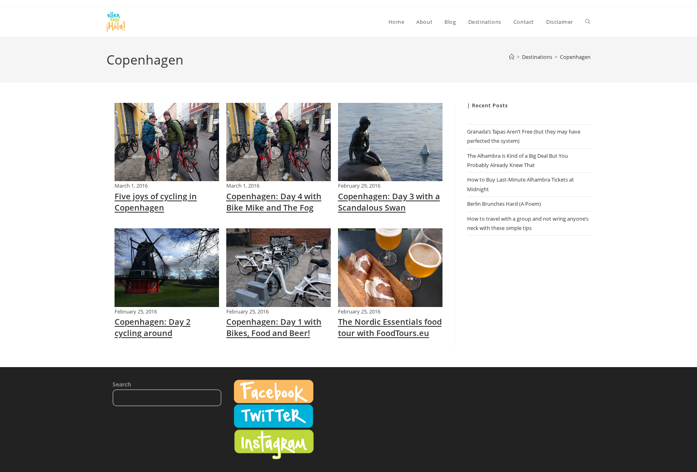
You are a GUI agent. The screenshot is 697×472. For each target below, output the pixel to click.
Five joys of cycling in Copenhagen (156, 202)
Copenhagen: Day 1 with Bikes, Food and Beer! (273, 327)
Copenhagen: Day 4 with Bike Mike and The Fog (273, 202)
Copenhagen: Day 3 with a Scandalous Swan (389, 202)
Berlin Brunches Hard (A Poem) (504, 203)
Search (122, 384)
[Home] (511, 57)
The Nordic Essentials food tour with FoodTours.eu (390, 327)
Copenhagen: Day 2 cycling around (152, 327)
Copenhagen (575, 57)
